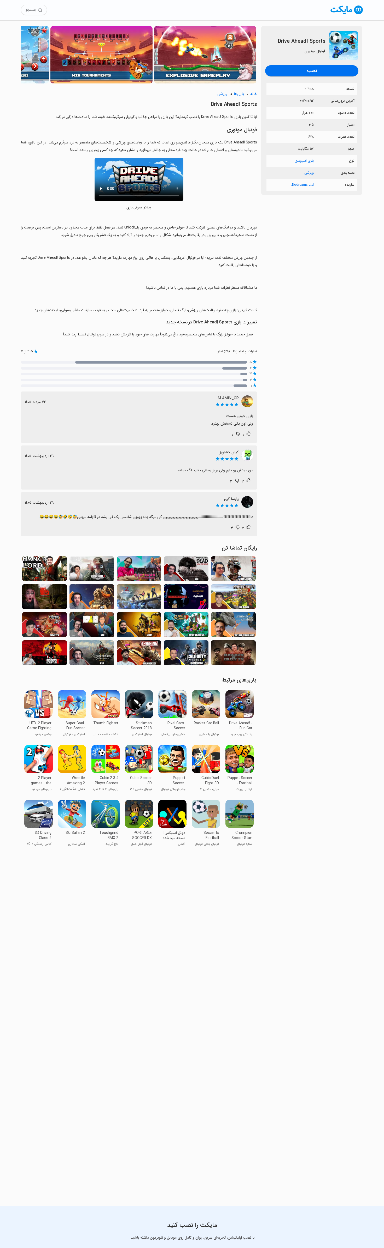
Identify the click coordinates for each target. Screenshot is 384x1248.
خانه (253, 94)
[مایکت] (346, 14)
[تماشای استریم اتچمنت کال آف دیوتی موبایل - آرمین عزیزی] (186, 654)
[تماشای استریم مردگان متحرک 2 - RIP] (186, 570)
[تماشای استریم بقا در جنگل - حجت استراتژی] (44, 598)
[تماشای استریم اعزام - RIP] (91, 626)
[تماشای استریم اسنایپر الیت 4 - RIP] (91, 570)
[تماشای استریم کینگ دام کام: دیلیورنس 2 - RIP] (91, 654)
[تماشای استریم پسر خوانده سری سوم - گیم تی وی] (44, 626)
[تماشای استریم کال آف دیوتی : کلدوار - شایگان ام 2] (233, 570)
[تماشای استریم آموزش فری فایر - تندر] (139, 654)
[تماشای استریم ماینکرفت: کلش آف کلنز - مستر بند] (233, 598)
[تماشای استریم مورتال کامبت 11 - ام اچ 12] (139, 626)
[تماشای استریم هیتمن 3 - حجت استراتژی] (186, 598)
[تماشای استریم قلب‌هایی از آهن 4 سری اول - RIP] (233, 654)
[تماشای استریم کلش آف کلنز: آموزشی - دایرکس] (186, 626)
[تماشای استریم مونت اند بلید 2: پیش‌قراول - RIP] (91, 598)
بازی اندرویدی (304, 161)
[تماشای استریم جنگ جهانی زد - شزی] (139, 598)
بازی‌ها (239, 94)
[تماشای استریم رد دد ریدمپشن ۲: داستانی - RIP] (44, 654)
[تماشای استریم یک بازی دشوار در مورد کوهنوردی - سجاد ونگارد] (233, 626)
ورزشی (309, 173)
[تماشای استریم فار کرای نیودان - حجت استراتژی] (139, 570)
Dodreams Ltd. (302, 185)
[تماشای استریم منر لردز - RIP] (44, 570)
